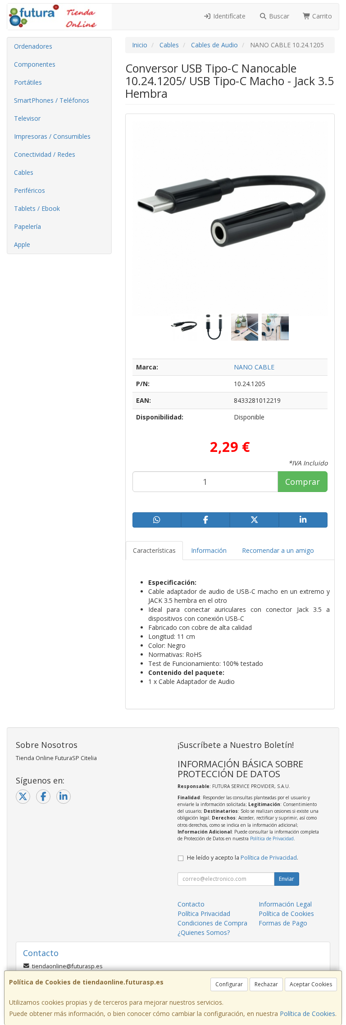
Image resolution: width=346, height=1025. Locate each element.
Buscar (278, 16)
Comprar (302, 481)
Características (154, 550)
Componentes (34, 64)
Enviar (286, 879)
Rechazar (266, 984)
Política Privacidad (204, 913)
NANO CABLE (254, 367)
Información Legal (285, 904)
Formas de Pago (283, 923)
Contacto (191, 904)
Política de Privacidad (272, 838)
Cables (23, 172)
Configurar (229, 984)
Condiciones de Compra (212, 923)
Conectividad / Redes (44, 154)
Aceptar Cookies (311, 984)
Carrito (321, 16)
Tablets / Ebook (37, 208)
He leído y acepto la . (242, 857)
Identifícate (228, 16)
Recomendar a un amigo (278, 550)
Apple (22, 244)
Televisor (27, 118)
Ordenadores (33, 46)
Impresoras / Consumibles (52, 136)
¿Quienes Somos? (204, 932)
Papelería (27, 226)
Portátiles (28, 82)
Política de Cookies (307, 1013)
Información (209, 550)
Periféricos (29, 190)
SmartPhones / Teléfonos (51, 100)
